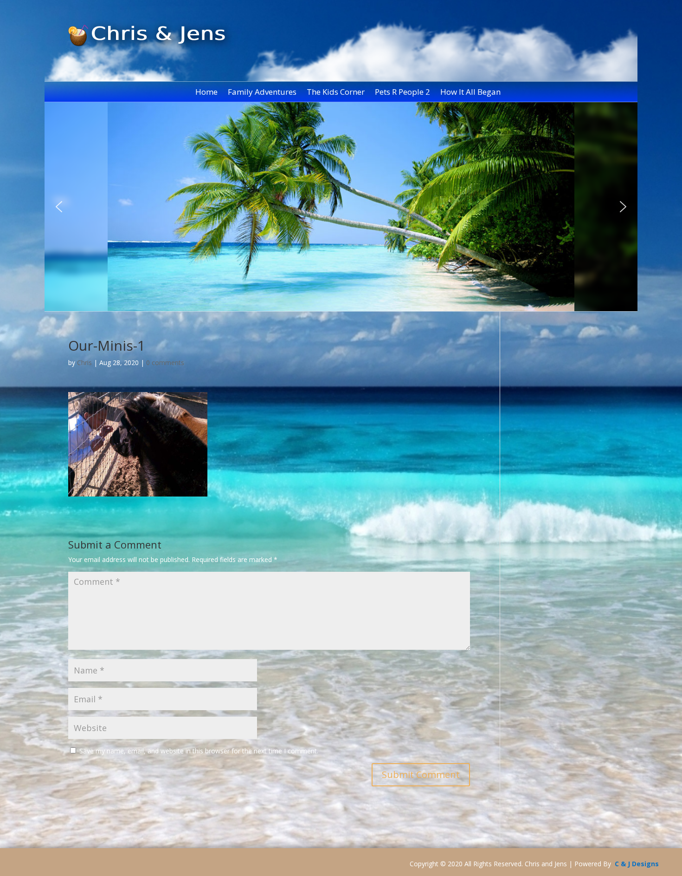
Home (206, 93)
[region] (341, 206)
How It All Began (470, 93)
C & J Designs (637, 863)
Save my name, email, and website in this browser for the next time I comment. (198, 750)
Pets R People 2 (402, 93)
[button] (58, 206)
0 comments (165, 362)
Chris (84, 362)
